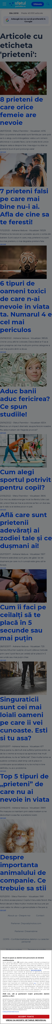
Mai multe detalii (36, 970)
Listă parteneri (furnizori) (11, 1011)
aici (35, 983)
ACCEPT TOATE (26, 1017)
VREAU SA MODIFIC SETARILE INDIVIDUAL (26, 1020)
